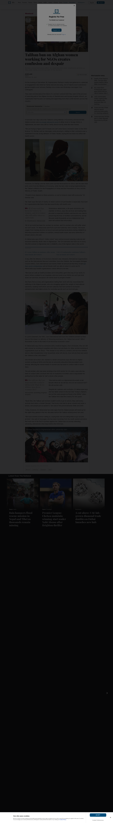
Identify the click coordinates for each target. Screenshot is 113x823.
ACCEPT (98, 815)
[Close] (110, 817)
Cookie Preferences (98, 820)
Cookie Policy (62, 819)
